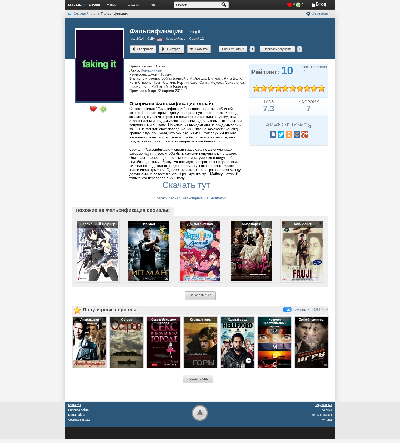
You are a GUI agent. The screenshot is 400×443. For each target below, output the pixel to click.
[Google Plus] (304, 134)
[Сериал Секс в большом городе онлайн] (163, 342)
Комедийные (151, 70)
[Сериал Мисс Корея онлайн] (247, 246)
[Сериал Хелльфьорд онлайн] (237, 342)
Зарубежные (323, 405)
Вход (321, 4)
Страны (133, 4)
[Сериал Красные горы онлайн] (200, 342)
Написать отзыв (233, 49)
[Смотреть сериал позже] (103, 109)
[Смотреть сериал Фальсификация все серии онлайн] (172, 49)
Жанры (111, 4)
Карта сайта (76, 414)
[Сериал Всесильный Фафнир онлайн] (94, 246)
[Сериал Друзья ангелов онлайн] (196, 246)
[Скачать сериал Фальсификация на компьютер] (199, 49)
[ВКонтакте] (273, 134)
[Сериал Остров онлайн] (126, 342)
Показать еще (200, 295)
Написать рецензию (277, 49)
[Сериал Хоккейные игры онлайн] (311, 342)
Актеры (327, 419)
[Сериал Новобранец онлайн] (299, 246)
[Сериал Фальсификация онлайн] (143, 49)
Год (152, 4)
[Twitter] (281, 134)
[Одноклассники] (289, 134)
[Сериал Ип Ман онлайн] (145, 246)
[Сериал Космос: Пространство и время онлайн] (274, 342)
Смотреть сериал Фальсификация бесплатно (189, 198)
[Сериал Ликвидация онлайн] (89, 342)
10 (321, 88)
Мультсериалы (322, 414)
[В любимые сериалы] (93, 109)
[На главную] (84, 5)
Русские (326, 409)
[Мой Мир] (297, 134)
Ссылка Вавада (79, 419)
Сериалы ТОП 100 (310, 309)
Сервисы (319, 13)
